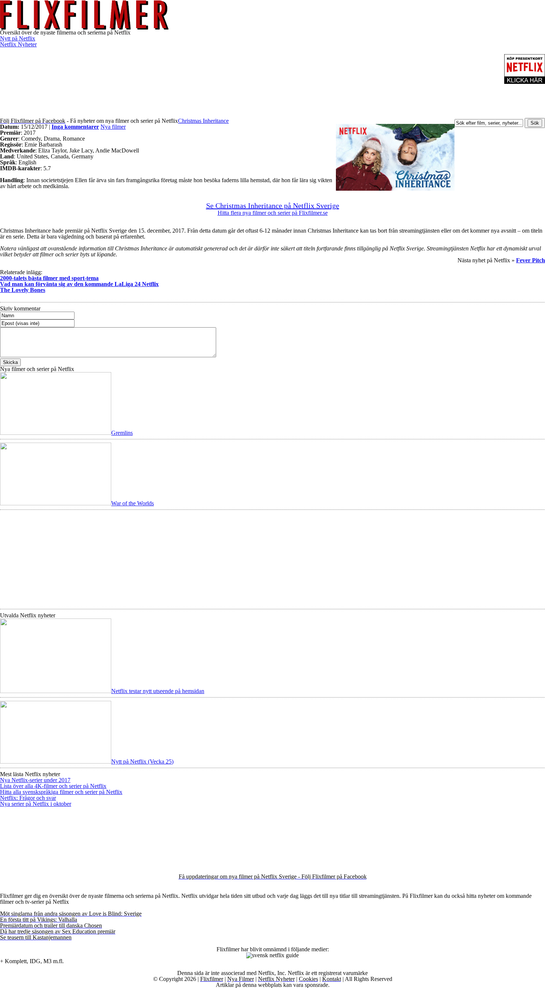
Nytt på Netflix (17, 38)
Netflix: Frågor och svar (28, 798)
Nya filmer (113, 127)
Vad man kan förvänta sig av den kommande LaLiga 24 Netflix (79, 284)
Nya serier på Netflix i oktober (35, 804)
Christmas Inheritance (203, 121)
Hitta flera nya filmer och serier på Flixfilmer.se (273, 213)
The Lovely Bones (22, 290)
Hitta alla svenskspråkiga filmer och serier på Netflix (61, 792)
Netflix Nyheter (18, 44)
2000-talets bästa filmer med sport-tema (49, 278)
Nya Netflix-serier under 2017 (35, 780)
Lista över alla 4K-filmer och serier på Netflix (53, 786)
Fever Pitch (530, 260)
